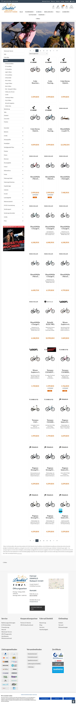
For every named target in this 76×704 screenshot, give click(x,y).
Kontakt (67, 1)
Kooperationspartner (29, 618)
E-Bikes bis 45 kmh (9, 92)
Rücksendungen (63, 627)
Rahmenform (7, 170)
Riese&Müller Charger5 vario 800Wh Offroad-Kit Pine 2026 (35, 228)
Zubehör (6, 115)
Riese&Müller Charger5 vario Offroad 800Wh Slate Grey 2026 (35, 323)
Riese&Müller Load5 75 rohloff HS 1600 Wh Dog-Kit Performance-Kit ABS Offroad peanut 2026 (65, 130)
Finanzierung (5, 627)
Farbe (5, 174)
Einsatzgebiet (7, 162)
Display (6, 151)
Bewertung (42, 623)
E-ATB (6, 94)
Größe (5, 135)
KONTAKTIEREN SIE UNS (36, 608)
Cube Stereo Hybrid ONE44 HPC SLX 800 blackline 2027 (65, 82)
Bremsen (6, 159)
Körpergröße (7, 139)
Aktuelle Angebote (9, 103)
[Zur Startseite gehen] (9, 7)
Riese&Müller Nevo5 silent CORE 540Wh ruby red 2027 (35, 178)
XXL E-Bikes (8, 80)
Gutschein (6, 118)
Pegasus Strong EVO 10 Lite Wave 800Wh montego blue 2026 (50, 469)
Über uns (53, 1)
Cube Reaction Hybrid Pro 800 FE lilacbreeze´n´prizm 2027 (35, 82)
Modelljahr (7, 143)
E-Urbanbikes (8, 69)
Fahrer (5, 166)
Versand (60, 625)
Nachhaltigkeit (43, 629)
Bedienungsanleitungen (8, 623)
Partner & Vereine (25, 623)
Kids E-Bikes (8, 86)
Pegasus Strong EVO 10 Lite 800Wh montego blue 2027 (35, 469)
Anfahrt (60, 623)
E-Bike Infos (8, 106)
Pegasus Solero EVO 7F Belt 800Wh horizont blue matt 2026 (65, 469)
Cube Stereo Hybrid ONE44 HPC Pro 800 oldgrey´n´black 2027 (35, 130)
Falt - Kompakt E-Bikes (10, 89)
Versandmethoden (34, 649)
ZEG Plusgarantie (6, 634)
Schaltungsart (7, 209)
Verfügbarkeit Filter (9, 147)
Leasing (62, 1)
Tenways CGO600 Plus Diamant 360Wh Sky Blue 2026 (50, 421)
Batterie (6, 131)
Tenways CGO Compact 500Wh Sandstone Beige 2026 (35, 421)
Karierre (58, 1)
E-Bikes (6, 60)
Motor (5, 155)
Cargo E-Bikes (8, 83)
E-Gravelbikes (8, 75)
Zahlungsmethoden (9, 649)
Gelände (6, 190)
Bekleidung (7, 109)
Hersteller (6, 128)
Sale (5, 54)
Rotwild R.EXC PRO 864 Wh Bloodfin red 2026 (50, 323)
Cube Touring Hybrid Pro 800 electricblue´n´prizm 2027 (50, 82)
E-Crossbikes (8, 66)
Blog (40, 625)
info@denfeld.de (34, 601)
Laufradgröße (7, 197)
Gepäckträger (7, 186)
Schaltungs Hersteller (9, 213)
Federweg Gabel (8, 178)
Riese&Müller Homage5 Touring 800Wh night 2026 (65, 178)
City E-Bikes (8, 100)
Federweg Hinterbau (9, 182)
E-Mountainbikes (9, 63)
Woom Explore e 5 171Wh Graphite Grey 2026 (35, 371)
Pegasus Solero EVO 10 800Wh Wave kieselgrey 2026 (65, 517)
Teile (5, 112)
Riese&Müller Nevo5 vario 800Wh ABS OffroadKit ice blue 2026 (35, 275)
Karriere (41, 627)
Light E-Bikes (8, 72)
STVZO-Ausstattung (9, 205)
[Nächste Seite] (53, 50)
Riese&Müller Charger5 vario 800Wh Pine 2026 (50, 275)
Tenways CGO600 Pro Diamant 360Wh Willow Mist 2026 (50, 371)
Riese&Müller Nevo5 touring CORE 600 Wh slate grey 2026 (65, 275)
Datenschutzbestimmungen (26, 694)
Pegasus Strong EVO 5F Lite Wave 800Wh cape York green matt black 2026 (50, 517)
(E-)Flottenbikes (6, 625)
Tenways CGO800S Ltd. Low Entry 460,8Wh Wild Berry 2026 (65, 371)
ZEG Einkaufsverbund (26, 625)
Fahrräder (6, 57)
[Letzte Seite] (57, 50)
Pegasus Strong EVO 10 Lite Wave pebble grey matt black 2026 (35, 517)
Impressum (35, 694)
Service (73, 1)
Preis (5, 220)
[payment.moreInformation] (5, 661)
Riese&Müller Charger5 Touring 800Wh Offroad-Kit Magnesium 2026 (50, 228)
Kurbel (5, 193)
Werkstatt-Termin (46, 1)
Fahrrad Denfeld (46, 618)
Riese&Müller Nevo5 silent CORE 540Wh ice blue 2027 (50, 178)
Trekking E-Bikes (9, 97)
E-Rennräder (8, 77)
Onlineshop (63, 618)
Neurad (3, 629)
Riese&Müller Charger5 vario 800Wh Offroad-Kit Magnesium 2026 (65, 228)
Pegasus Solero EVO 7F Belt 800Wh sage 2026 (65, 421)
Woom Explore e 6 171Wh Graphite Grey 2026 (65, 323)
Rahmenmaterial (8, 201)
